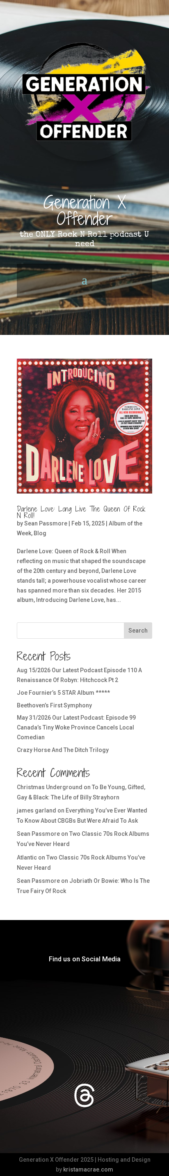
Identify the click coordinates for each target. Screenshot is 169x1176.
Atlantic (27, 857)
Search (138, 630)
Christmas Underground (49, 787)
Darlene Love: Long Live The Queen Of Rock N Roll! (81, 512)
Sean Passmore (45, 523)
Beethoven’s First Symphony (54, 705)
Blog (40, 533)
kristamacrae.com (88, 1169)
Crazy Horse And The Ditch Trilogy (63, 750)
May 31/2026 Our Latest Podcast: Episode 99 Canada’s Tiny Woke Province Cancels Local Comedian (76, 727)
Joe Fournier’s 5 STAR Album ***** (63, 692)
